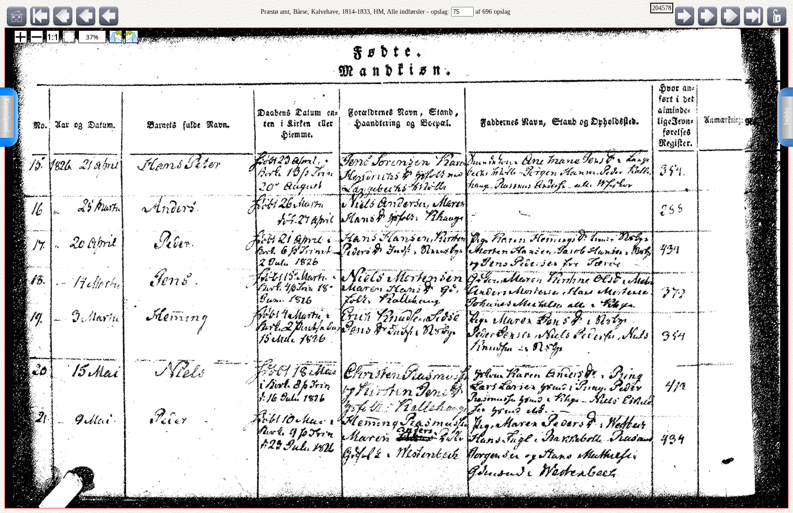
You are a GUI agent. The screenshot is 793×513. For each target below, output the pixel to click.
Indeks (786, 116)
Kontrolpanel (6, 115)
